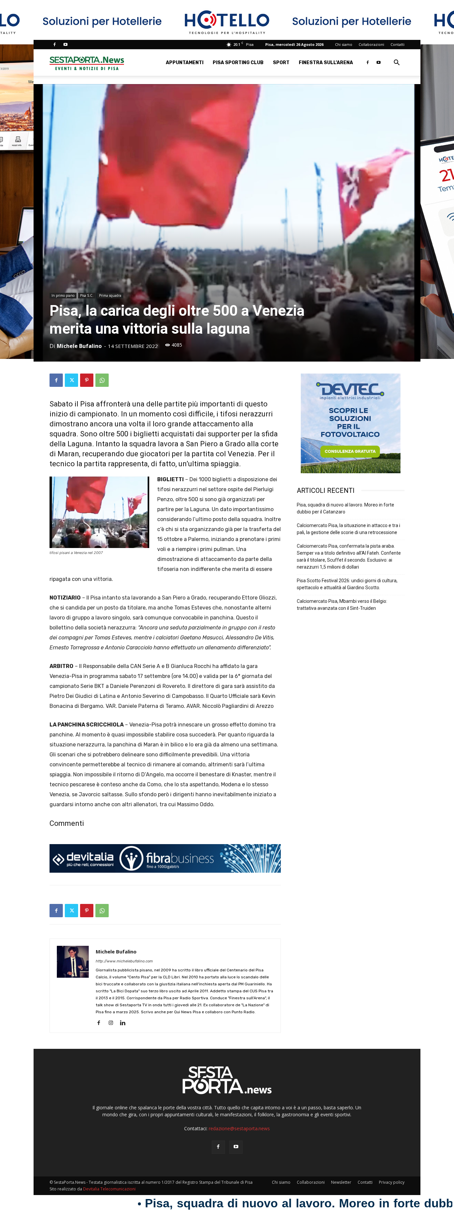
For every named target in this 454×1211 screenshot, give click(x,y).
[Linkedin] (125, 1023)
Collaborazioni (371, 44)
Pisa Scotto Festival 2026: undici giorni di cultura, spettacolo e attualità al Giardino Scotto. (347, 584)
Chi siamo (343, 44)
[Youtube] (65, 44)
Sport (281, 62)
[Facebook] (54, 44)
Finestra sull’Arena (326, 62)
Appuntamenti (184, 62)
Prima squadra (110, 295)
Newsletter (341, 1182)
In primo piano (63, 295)
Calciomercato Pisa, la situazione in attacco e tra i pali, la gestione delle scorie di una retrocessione (348, 529)
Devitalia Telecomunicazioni (109, 1189)
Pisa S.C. (86, 295)
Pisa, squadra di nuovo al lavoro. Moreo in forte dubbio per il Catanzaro (345, 508)
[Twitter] (71, 380)
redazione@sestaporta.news (239, 1128)
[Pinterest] (86, 380)
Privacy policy (391, 1182)
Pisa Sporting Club (238, 62)
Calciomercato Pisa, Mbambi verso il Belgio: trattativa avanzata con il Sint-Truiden (342, 605)
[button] (396, 63)
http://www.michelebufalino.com (124, 961)
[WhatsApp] (102, 380)
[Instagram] (113, 1023)
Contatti (397, 44)
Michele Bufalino (79, 346)
